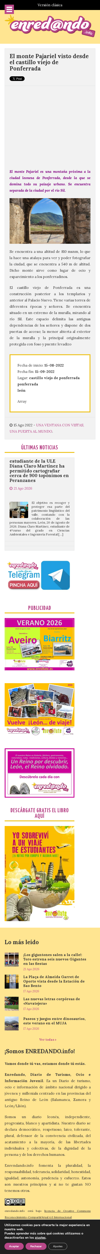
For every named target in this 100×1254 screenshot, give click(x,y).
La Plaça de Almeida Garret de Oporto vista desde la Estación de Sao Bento (54, 981)
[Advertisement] (50, 124)
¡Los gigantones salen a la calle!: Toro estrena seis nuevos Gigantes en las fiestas (54, 959)
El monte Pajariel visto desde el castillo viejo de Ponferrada (49, 62)
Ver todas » (48, 1040)
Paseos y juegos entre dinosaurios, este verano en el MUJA (54, 1021)
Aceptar (14, 1246)
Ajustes (58, 1246)
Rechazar (36, 1246)
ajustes (40, 1238)
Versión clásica (50, 5)
